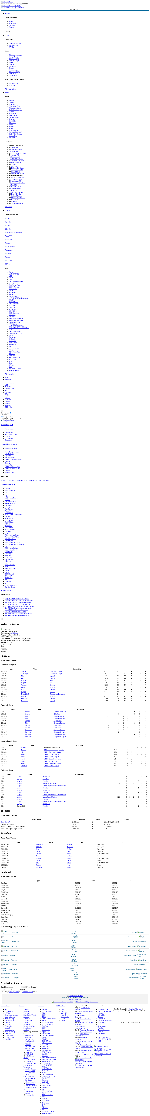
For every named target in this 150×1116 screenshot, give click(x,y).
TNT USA (12, 359)
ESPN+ (11, 291)
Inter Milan (12, 121)
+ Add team (9, 429)
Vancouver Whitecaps (28, 1066)
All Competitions (10, 89)
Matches (7, 13)
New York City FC (16, 159)
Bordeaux (24, 698)
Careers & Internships (105, 1020)
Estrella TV (13, 335)
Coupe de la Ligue (60, 732)
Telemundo (12, 309)
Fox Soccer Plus (14, 285)
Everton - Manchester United (81, 1027)
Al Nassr (12, 138)
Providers (101, 1022)
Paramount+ (13, 296)
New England (29, 1041)
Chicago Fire (14, 151)
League (5, 417)
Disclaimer (101, 1019)
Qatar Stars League (56, 671)
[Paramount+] (30, 480)
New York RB (29, 1048)
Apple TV (12, 294)
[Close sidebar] (1, 619)
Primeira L (8, 403)
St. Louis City (29, 1076)
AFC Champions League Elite (54, 750)
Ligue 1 (11, 68)
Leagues (7, 35)
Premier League (14, 60)
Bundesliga (12, 66)
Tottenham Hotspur (15, 110)
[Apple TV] (21, 480)
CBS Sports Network (16, 281)
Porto (11, 128)
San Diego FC (15, 190)
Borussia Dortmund (15, 132)
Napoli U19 (25, 694)
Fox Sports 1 (13, 289)
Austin (27, 1093)
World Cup (46, 776)
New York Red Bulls (17, 160)
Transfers (4, 650)
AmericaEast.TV (14, 322)
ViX (10, 367)
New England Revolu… (18, 153)
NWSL (11, 47)
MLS (6, 390)
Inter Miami (28, 1037)
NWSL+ (12, 354)
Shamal (23, 671)
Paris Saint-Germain (15, 134)
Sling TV (64, 1009)
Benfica (11, 126)
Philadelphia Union (17, 168)
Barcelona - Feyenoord (81, 1038)
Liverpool (12, 104)
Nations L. (8, 386)
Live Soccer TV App (104, 1011)
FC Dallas (13, 185)
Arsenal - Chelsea (86, 1032)
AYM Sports (13, 324)
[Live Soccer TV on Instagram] (84, 1067)
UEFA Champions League (13, 459)
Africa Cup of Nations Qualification (54, 786)
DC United (14, 166)
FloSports (12, 339)
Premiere (12, 356)
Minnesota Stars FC (16, 192)
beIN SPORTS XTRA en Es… (15, 544)
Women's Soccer (103, 1009)
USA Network (14, 304)
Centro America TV (15, 333)
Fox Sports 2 (13, 292)
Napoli (11, 125)
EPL (6, 394)
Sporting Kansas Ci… (18, 203)
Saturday (12, 25)
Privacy (100, 1017)
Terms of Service (27, 992)
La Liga (11, 62)
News (7, 377)
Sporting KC (30, 1095)
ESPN (11, 278)
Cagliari (23, 687)
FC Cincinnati (15, 157)
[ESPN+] (46, 480)
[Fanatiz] (39, 480)
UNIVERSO (13, 311)
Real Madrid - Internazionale (82, 1034)
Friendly (45, 781)
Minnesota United (30, 1082)
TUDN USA (13, 302)
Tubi (10, 363)
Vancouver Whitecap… (18, 177)
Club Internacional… (17, 149)
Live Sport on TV (103, 1037)
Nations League (14, 59)
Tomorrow (12, 23)
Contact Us (101, 1033)
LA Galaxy (15, 199)
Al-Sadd (23, 747)
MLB (99, 1041)
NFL (103, 1039)
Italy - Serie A (5, 822)
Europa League (14, 57)
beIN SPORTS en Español (13, 514)
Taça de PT (8, 405)
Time (13, 417)
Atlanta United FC (17, 170)
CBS (10, 276)
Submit (24, 987)
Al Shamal (14, 633)
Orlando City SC (15, 162)
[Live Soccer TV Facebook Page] (84, 1060)
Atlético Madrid (14, 117)
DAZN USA (13, 305)
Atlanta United (30, 1059)
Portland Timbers (16, 196)
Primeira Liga (13, 70)
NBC (11, 279)
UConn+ (12, 365)
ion (10, 346)
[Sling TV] (13, 480)
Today (11, 21)
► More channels (6, 590)
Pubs (99, 1024)
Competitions (5, 444)
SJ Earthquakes (30, 1072)
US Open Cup (13, 45)
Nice (22, 689)
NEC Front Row (14, 352)
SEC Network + (14, 357)
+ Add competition (11, 448)
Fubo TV (64, 1011)
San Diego (28, 1080)
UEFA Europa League (12, 467)
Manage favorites (8, 421)
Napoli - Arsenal (85, 1045)
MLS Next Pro (14, 348)
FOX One (12, 341)
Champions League (15, 55)
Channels (8, 210)
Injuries (3, 651)
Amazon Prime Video (16, 320)
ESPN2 (11, 283)
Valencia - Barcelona (87, 1030)
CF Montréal (15, 172)
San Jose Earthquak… (17, 183)
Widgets (100, 1013)
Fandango (12, 337)
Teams (7, 92)
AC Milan (12, 123)
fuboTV (11, 300)
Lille (22, 676)
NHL (108, 1039)
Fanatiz (11, 272)
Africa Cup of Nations (50, 783)
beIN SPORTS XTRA (16, 326)
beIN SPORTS (14, 274)
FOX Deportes (14, 313)
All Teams (8, 207)
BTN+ (11, 330)
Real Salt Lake (16, 194)
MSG (11, 350)
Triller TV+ (13, 361)
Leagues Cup (13, 83)
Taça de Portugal (14, 72)
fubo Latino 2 (13, 343)
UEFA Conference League (52, 752)
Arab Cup (46, 779)
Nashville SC (14, 147)
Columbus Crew (31, 1063)
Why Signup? (32, 987)
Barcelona (12, 113)
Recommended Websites (103, 1027)
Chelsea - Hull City (87, 1054)
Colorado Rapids (15, 188)
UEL (6, 385)
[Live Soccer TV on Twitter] (84, 1063)
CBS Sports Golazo (15, 331)
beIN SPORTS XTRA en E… (19, 328)
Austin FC (14, 201)
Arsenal (11, 100)
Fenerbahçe (13, 136)
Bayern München (14, 130)
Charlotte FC (14, 155)
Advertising (101, 1015)
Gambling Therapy (134, 1009)
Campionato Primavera (57, 694)
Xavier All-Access (15, 369)
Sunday (11, 27)
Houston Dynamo (16, 179)
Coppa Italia (13, 75)
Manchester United (15, 108)
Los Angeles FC (15, 181)
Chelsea (11, 102)
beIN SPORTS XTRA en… (47, 1070)
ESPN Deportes (14, 287)
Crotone (23, 685)
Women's (8, 379)
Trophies (3, 648)
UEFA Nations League (12, 468)
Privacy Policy (14, 992)
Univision (12, 315)
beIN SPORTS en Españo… (18, 298)
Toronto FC (15, 164)
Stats (2, 646)
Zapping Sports (14, 370)
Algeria (19, 776)
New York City (30, 1047)
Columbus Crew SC (17, 173)
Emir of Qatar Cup (60, 712)
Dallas (27, 1074)
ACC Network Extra (16, 318)
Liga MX (12, 85)
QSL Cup (57, 714)
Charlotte (28, 1043)
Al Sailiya (24, 673)
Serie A (11, 64)
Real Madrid (13, 115)
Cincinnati (28, 1045)
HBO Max (12, 344)
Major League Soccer (16, 43)
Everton (11, 112)
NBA (99, 1039)
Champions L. (9, 383)
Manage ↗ (9, 425)
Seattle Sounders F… (18, 198)
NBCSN (12, 307)
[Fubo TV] (5, 480)
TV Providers (60, 1006)
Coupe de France (59, 716)
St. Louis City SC (16, 186)
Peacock (12, 317)
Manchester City (14, 106)
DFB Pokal (12, 73)
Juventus (12, 119)
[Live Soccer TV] (7, 2)
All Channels (9, 374)
